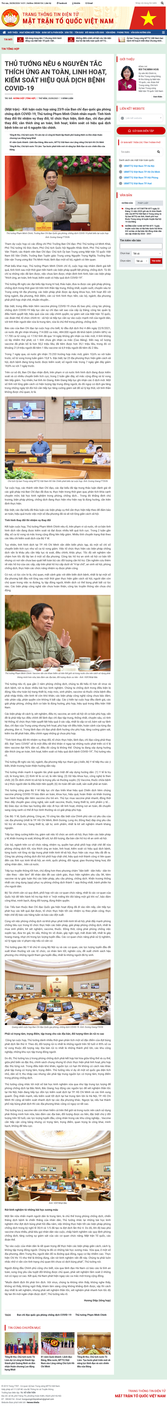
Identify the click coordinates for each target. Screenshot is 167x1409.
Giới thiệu (127, 59)
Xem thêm (157, 97)
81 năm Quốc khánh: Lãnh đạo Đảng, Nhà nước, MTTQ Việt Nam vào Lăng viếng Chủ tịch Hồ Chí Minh (57, 1362)
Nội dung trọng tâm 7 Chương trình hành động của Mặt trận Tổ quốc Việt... (43, 39)
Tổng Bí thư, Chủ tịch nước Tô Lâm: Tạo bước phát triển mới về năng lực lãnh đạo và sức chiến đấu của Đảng (93, 1362)
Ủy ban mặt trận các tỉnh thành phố (140, 142)
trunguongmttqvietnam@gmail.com (38, 1399)
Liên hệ (48, 3)
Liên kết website (132, 108)
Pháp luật (143, 203)
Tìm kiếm (156, 261)
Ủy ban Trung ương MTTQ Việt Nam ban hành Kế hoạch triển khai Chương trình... (145, 39)
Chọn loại (125, 253)
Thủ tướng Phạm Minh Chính (90, 1314)
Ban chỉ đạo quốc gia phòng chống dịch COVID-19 (44, 1314)
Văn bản (126, 195)
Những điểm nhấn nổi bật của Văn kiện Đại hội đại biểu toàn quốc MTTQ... (93, 39)
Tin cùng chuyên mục (24, 1327)
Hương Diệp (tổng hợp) (24, 98)
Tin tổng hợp (10, 48)
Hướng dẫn (127, 203)
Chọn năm (125, 260)
